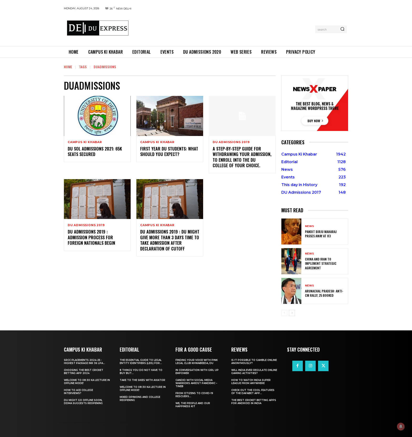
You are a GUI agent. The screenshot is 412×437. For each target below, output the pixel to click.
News (309, 226)
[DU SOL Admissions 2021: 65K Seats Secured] (97, 116)
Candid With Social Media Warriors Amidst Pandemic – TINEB (196, 383)
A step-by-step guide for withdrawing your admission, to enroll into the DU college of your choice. (242, 157)
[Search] (342, 29)
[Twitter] (323, 366)
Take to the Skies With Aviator (142, 380)
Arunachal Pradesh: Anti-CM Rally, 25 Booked (324, 293)
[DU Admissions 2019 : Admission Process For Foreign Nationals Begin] (97, 199)
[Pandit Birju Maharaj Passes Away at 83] (291, 231)
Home (68, 66)
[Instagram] (310, 366)
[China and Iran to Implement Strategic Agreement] (291, 261)
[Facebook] (297, 366)
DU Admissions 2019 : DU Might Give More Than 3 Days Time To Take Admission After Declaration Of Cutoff (169, 240)
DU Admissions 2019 (231, 142)
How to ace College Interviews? (78, 392)
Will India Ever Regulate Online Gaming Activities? (254, 372)
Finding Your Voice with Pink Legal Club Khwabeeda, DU (196, 362)
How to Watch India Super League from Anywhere (251, 382)
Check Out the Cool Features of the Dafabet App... (252, 392)
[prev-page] (284, 313)
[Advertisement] (223, 28)
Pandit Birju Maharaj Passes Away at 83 (321, 233)
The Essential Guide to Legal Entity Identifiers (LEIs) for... (141, 362)
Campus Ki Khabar (85, 142)
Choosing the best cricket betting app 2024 (83, 372)
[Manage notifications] (401, 426)
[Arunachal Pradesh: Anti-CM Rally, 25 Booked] (291, 291)
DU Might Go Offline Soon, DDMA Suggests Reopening (83, 402)
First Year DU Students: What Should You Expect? (169, 151)
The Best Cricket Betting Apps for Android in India (253, 402)
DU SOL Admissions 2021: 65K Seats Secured (95, 151)
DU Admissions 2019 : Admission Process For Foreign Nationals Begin (91, 237)
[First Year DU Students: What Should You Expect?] (169, 116)
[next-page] (292, 313)
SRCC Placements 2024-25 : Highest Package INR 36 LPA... (84, 362)
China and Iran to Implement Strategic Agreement (320, 263)
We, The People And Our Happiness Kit (192, 405)
